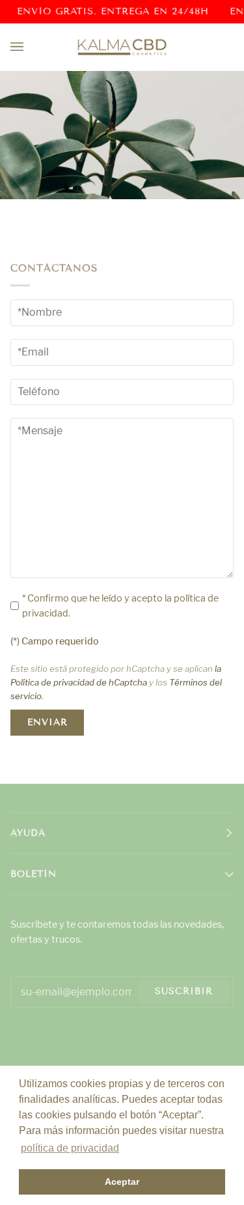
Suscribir (184, 991)
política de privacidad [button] (70, 1148)
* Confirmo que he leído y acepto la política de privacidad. (120, 605)
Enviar (47, 722)
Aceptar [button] (122, 1181)
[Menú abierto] (29, 47)
